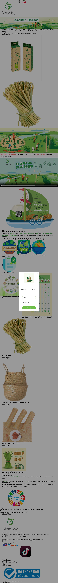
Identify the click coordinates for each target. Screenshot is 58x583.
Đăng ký (29, 308)
